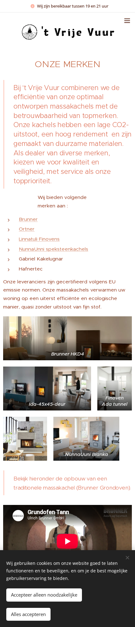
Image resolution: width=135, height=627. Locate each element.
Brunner (28, 219)
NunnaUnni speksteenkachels (53, 249)
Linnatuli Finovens (39, 239)
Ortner (27, 229)
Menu (127, 20)
